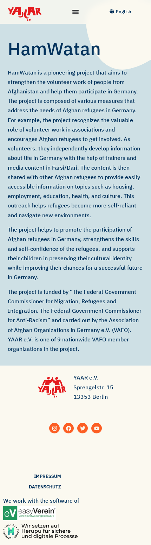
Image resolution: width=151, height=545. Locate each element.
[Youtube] (96, 428)
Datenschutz (45, 486)
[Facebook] (68, 428)
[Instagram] (54, 428)
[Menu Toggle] (75, 11)
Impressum (47, 476)
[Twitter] (82, 428)
